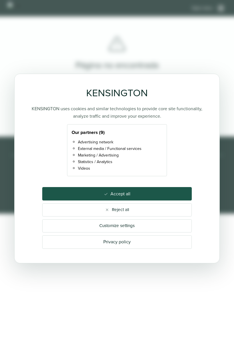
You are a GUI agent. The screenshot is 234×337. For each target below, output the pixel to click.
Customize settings (117, 225)
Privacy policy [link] (117, 241)
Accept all (120, 193)
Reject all (120, 209)
